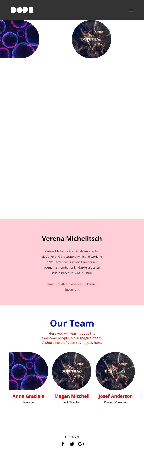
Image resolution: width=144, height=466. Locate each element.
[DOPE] (24, 8)
